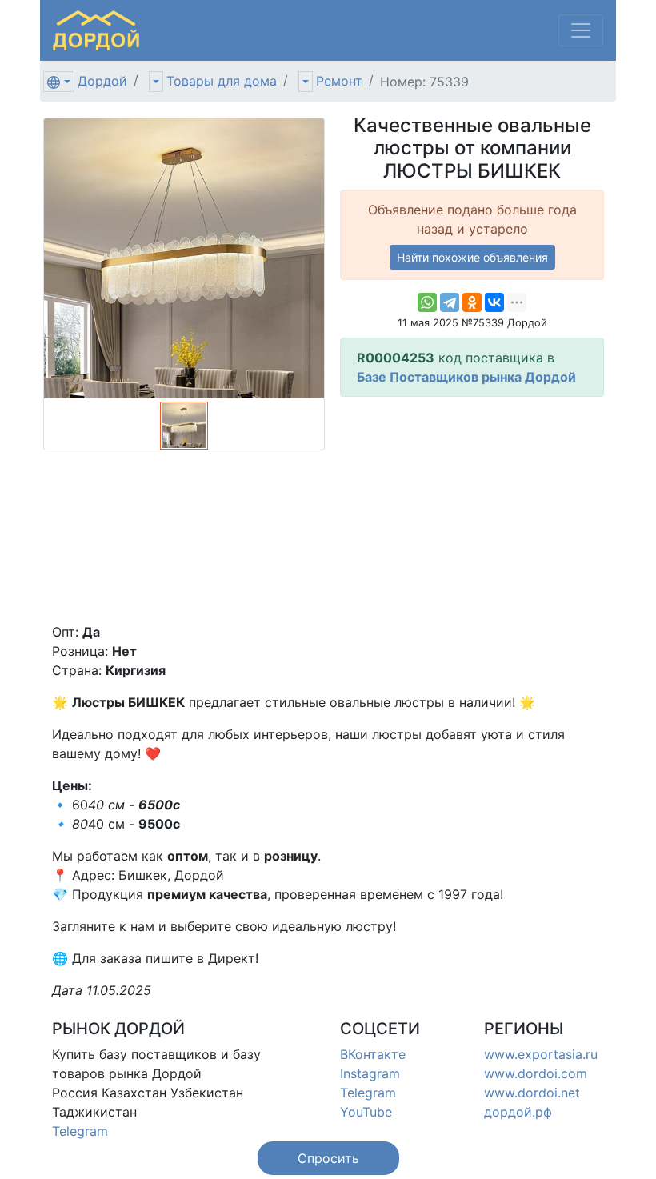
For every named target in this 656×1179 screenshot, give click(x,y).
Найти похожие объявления (472, 257)
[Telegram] (449, 302)
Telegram (80, 1131)
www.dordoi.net (532, 1093)
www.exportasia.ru (541, 1054)
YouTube (366, 1112)
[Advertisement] (472, 509)
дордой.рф (518, 1112)
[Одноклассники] (472, 302)
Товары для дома (221, 81)
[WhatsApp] (427, 302)
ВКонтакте (373, 1054)
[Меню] (580, 30)
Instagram (370, 1073)
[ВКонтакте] (494, 302)
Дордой (102, 81)
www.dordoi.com (535, 1073)
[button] (328, 1158)
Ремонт (339, 81)
